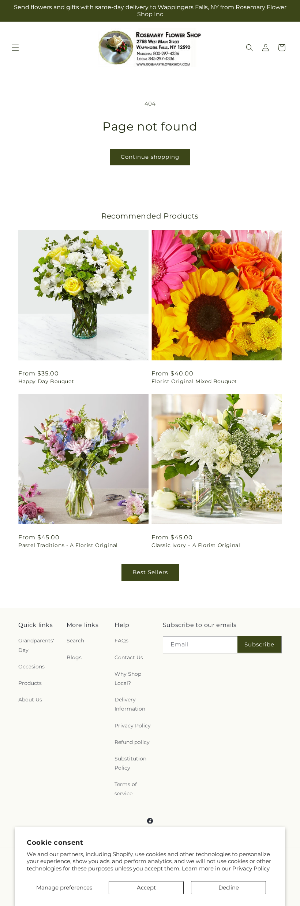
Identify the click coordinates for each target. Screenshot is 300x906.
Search (75, 640)
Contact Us (129, 657)
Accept (146, 887)
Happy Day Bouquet (46, 381)
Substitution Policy (130, 763)
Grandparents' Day (36, 645)
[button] (15, 48)
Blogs (74, 657)
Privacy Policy (251, 868)
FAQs (121, 640)
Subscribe (259, 644)
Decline (228, 887)
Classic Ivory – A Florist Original (195, 545)
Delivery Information (130, 704)
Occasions (31, 666)
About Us (30, 699)
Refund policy (132, 742)
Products (30, 683)
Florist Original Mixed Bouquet (194, 381)
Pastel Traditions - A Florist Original (68, 545)
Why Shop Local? (128, 678)
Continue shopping (150, 156)
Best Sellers (150, 572)
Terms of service (126, 789)
